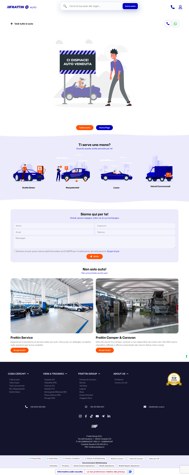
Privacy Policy (36, 458)
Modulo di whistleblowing (96, 458)
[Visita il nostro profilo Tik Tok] (91, 416)
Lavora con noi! (121, 382)
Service (82, 382)
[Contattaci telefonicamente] (26, 406)
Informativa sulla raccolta (70, 471)
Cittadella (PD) (50, 382)
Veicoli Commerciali (160, 186)
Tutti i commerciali (16, 385)
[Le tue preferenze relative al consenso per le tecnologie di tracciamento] (186, 356)
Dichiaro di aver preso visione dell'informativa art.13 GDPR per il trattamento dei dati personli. (67, 251)
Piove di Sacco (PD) (52, 395)
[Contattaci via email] (145, 406)
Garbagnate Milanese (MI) (55, 392)
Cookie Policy (53, 458)
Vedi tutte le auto (23, 23)
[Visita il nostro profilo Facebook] (85, 416)
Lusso (116, 187)
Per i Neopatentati (17, 389)
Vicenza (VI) (49, 385)
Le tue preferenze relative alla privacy (106, 471)
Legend (82, 389)
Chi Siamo (119, 379)
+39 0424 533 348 (37, 407)
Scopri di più (113, 251)
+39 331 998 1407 (97, 407)
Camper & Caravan (87, 379)
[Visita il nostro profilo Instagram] (80, 416)
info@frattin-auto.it (156, 407)
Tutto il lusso (14, 382)
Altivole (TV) (49, 389)
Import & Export (86, 395)
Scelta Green (28, 187)
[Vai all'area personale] (180, 7)
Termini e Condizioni (72, 458)
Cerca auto (130, 6)
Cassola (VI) (49, 379)
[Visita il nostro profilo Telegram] (103, 416)
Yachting (83, 385)
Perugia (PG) (49, 398)
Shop (81, 392)
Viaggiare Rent (85, 398)
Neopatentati (72, 187)
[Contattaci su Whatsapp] (86, 406)
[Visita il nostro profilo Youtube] (97, 416)
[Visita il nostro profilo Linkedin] (108, 416)
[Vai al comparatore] (173, 7)
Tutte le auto (14, 379)
